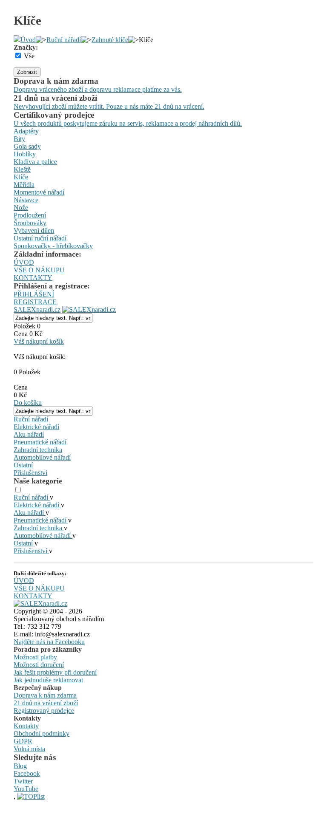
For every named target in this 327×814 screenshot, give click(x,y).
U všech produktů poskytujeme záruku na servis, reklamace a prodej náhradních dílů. (128, 123)
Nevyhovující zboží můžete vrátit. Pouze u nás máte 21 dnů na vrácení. (109, 106)
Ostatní (23, 465)
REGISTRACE (35, 301)
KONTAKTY (33, 277)
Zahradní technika (38, 449)
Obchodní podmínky (41, 733)
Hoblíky (25, 154)
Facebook (27, 773)
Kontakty (26, 725)
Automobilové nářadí (42, 457)
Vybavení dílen (34, 230)
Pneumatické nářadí (40, 442)
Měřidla (24, 184)
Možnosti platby (35, 657)
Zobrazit (27, 72)
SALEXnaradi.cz (37, 309)
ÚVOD (24, 262)
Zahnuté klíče (110, 39)
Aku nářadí (29, 434)
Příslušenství (30, 472)
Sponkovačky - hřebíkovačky (53, 245)
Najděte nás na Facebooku (49, 641)
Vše (29, 55)
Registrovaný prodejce (44, 710)
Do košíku (28, 402)
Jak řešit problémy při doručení (55, 672)
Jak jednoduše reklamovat (48, 680)
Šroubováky (30, 222)
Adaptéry (26, 131)
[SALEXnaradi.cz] (40, 603)
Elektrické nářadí (36, 426)
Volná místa (29, 748)
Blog (20, 765)
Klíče (21, 177)
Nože (21, 207)
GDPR (23, 741)
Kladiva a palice (35, 161)
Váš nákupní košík (39, 341)
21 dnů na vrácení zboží (46, 703)
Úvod (28, 39)
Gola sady (27, 146)
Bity (19, 138)
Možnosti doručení (39, 664)
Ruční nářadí (63, 39)
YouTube (26, 788)
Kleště (22, 169)
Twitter (23, 781)
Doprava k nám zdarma (45, 695)
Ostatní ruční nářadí (40, 238)
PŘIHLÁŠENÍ (34, 294)
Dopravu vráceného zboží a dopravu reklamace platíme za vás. (98, 89)
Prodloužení (30, 215)
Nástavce (26, 200)
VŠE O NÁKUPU (39, 270)
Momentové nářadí (39, 192)
